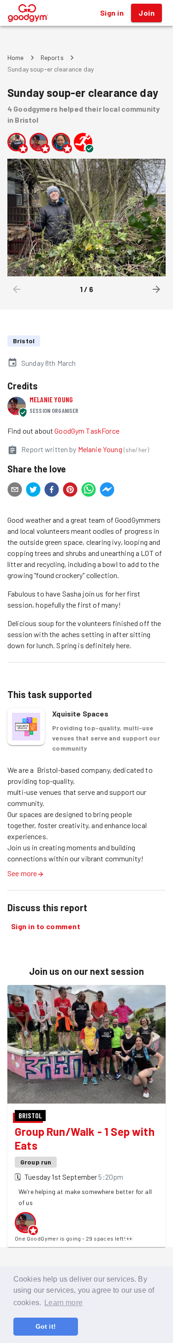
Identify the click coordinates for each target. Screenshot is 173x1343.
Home (15, 57)
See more (22, 873)
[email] (14, 491)
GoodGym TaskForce (86, 430)
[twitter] (33, 491)
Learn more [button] (63, 1303)
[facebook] (51, 491)
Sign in (112, 12)
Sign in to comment (45, 926)
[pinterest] (70, 491)
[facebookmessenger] (107, 491)
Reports (52, 57)
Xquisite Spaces (80, 713)
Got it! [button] (46, 1326)
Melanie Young (51, 399)
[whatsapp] (88, 491)
